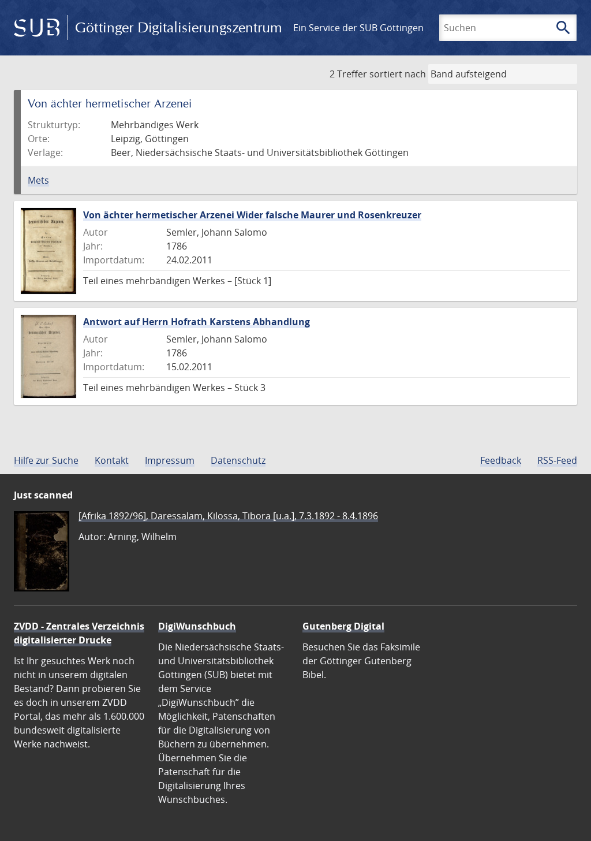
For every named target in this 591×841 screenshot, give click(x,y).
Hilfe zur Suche (46, 460)
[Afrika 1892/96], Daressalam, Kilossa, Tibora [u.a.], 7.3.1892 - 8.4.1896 (228, 515)
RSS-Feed (557, 460)
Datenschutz (238, 460)
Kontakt (112, 460)
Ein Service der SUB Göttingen (358, 27)
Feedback (500, 460)
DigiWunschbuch (197, 626)
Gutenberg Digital (343, 626)
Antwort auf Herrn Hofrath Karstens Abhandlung (196, 321)
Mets (38, 180)
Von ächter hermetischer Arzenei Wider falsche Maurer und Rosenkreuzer (252, 215)
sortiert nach (397, 74)
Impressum (169, 460)
